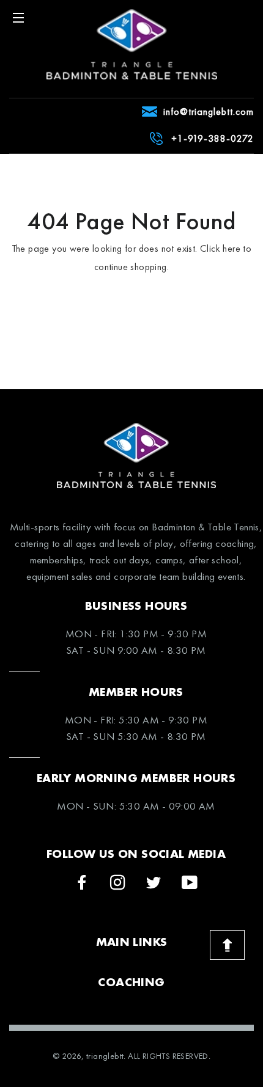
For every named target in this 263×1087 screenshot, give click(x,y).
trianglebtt (105, 1055)
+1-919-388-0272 (212, 138)
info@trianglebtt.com (208, 111)
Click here (220, 248)
